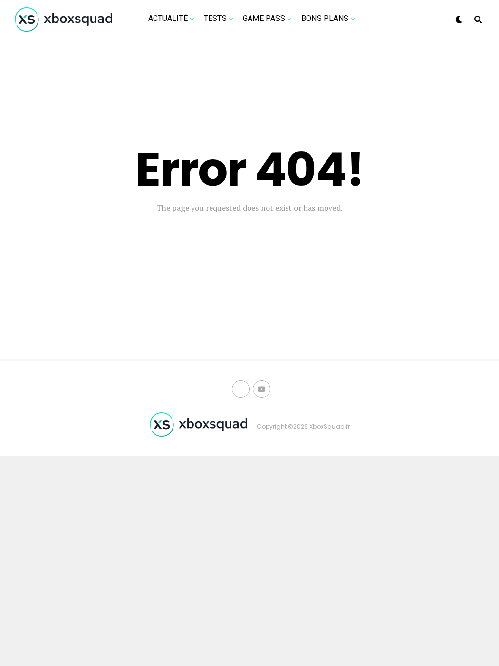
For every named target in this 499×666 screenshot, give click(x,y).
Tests (215, 18)
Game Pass (264, 18)
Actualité (168, 18)
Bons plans (324, 18)
